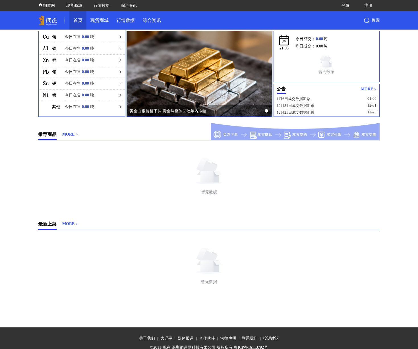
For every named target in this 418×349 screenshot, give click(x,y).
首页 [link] (77, 20)
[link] (49, 20)
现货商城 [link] (99, 20)
